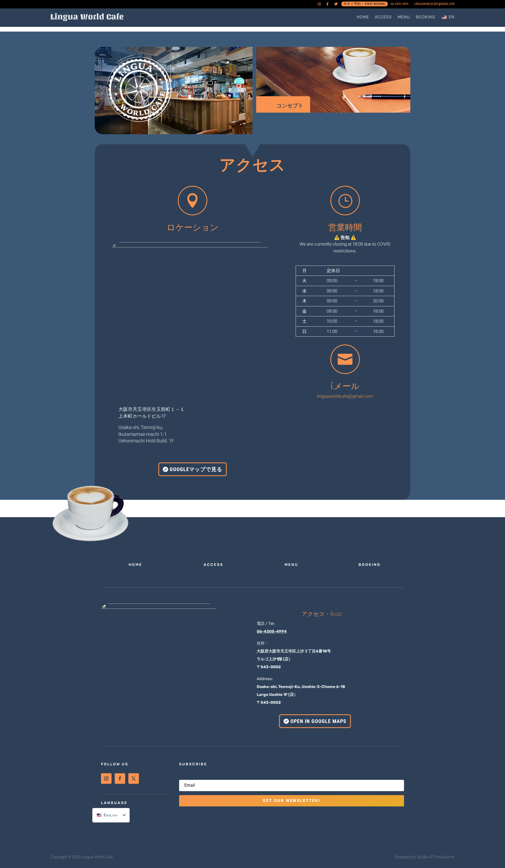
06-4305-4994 (399, 4)
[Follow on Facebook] (120, 778)
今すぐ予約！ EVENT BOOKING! (365, 5)
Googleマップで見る (196, 469)
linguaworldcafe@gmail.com (434, 4)
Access (383, 16)
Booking (425, 16)
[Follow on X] (133, 778)
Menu (404, 16)
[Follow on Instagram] (106, 778)
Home (363, 16)
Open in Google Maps (318, 721)
